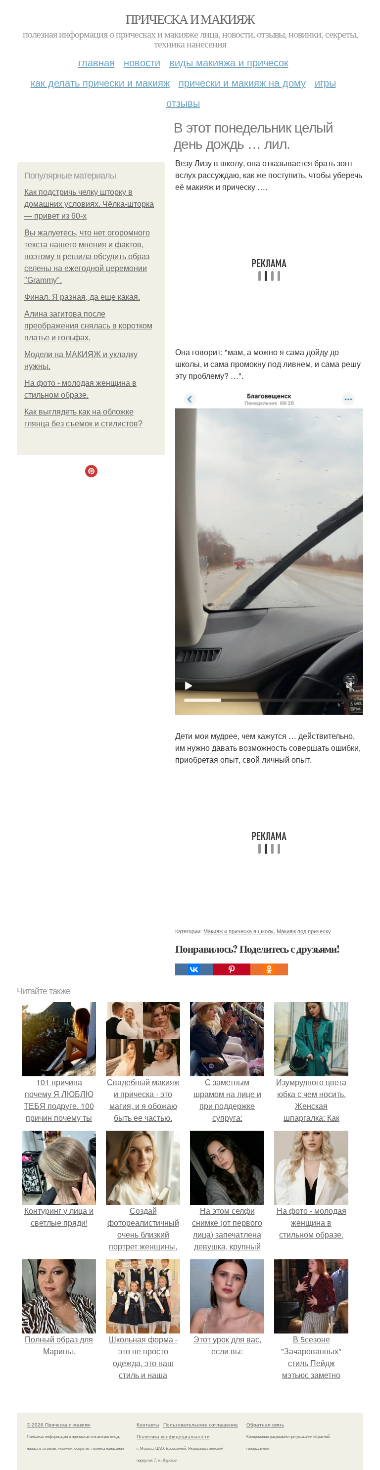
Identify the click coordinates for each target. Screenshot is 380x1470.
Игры (325, 82)
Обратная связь (265, 1424)
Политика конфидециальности (173, 1436)
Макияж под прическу (304, 931)
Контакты (148, 1424)
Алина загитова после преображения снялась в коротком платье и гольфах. (88, 326)
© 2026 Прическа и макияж (59, 1424)
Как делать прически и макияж (100, 82)
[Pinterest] (231, 969)
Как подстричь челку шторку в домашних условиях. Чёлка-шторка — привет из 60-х (89, 204)
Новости (142, 62)
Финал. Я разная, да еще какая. (82, 297)
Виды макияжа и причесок (228, 62)
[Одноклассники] (269, 969)
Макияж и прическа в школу (238, 931)
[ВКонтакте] (194, 969)
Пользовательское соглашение (200, 1424)
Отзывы (183, 102)
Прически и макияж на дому (242, 82)
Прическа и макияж (190, 18)
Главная (96, 62)
